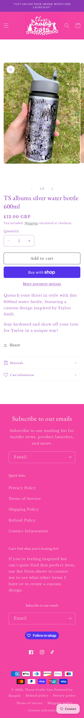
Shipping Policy (24, 509)
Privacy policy (64, 695)
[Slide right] (52, 189)
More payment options (42, 284)
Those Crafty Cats (39, 689)
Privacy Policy (22, 488)
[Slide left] (32, 189)
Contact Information (28, 531)
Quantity (11, 231)
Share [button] (14, 345)
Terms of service (29, 703)
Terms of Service (25, 498)
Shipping (31, 223)
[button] (6, 25)
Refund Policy (22, 520)
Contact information (44, 710)
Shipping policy (60, 703)
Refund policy (37, 695)
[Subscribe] (69, 457)
